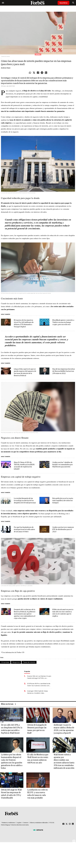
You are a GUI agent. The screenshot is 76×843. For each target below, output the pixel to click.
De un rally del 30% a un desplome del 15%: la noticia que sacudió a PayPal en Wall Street (11, 729)
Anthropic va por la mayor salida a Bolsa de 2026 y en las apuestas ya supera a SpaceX (64, 729)
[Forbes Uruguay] (38, 2)
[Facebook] (38, 73)
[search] (73, 2)
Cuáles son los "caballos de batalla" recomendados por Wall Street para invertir (62, 465)
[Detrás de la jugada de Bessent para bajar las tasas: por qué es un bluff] (38, 715)
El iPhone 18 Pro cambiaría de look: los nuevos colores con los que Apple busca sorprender (38, 685)
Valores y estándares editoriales (39, 822)
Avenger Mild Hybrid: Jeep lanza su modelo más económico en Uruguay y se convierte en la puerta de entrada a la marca (38, 692)
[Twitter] (34, 73)
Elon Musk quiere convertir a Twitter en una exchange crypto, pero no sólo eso (63, 322)
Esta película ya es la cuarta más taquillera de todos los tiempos (62, 501)
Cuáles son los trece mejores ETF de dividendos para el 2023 (63, 530)
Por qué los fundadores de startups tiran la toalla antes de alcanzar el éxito (24, 530)
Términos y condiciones (8, 822)
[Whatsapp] (30, 73)
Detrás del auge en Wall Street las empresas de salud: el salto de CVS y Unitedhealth (11, 794)
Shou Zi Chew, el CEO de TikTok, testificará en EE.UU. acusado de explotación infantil (24, 466)
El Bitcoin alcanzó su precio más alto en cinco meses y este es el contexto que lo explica (62, 613)
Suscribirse (63, 3)
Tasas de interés (29, 662)
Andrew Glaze (5, 68)
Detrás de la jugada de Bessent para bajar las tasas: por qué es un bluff (37, 729)
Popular (27, 671)
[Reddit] (42, 73)
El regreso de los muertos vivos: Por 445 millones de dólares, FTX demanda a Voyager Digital (24, 323)
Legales (19, 822)
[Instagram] (70, 824)
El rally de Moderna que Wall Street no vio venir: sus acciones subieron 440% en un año (37, 759)
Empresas (5, 662)
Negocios (16, 662)
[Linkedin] (46, 73)
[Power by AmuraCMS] (38, 830)
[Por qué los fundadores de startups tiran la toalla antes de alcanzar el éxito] (6, 529)
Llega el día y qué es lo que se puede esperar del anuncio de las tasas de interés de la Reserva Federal (25, 372)
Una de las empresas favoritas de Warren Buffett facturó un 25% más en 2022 (63, 371)
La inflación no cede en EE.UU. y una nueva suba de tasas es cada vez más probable (37, 794)
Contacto (25, 822)
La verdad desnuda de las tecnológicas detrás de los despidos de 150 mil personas (25, 501)
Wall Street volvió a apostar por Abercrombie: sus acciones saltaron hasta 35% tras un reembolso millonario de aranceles (64, 761)
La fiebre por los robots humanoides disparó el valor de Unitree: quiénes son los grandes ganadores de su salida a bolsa (11, 761)
